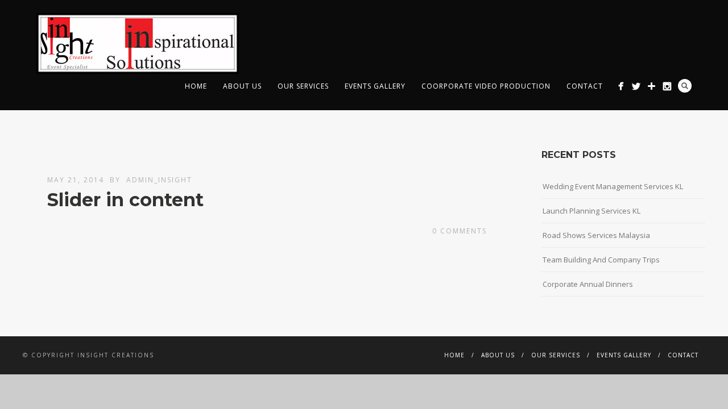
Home (196, 86)
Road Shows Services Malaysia (596, 235)
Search (685, 86)
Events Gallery (375, 86)
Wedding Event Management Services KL (613, 186)
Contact (584, 86)
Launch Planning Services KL (591, 211)
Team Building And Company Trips (601, 259)
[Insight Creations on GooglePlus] (651, 86)
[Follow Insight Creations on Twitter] (636, 86)
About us (242, 86)
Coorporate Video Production (486, 86)
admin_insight (159, 180)
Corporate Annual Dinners (588, 284)
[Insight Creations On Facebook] (621, 86)
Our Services (303, 86)
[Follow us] (667, 86)
